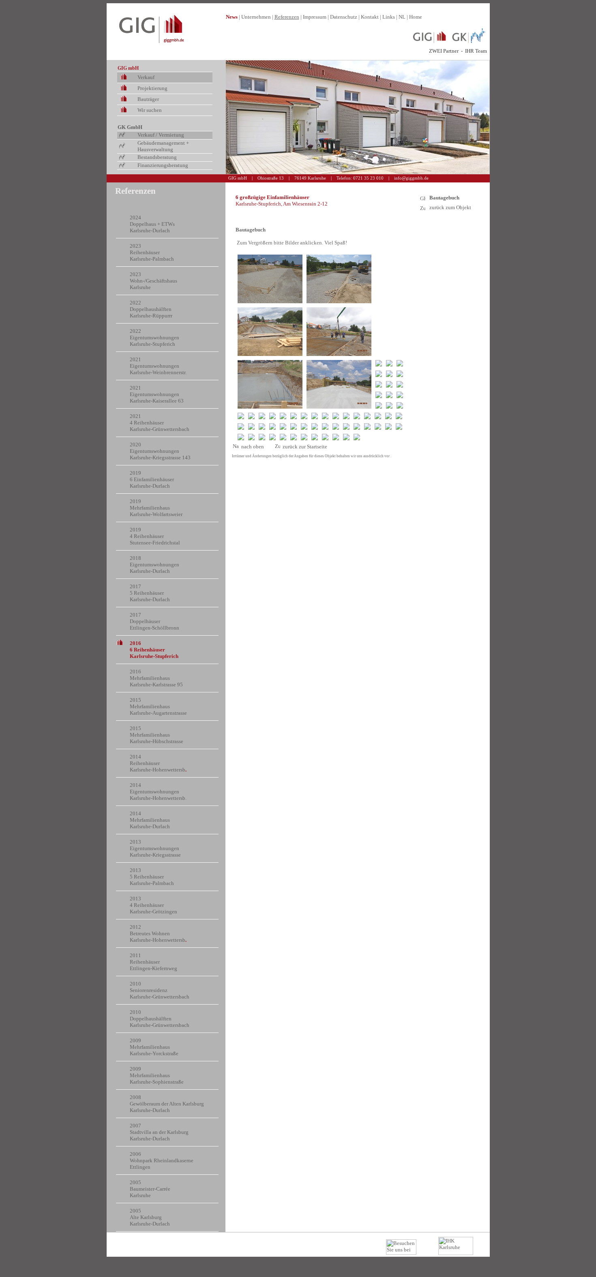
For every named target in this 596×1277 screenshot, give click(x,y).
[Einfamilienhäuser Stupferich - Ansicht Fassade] (272, 437)
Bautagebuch (444, 198)
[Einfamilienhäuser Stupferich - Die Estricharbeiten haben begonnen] (262, 426)
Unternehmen (256, 17)
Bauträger (148, 99)
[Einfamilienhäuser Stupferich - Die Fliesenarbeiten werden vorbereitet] (335, 426)
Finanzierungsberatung (162, 165)
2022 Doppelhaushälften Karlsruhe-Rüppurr (151, 309)
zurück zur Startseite (305, 447)
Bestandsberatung (157, 157)
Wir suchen (149, 110)
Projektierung (152, 88)
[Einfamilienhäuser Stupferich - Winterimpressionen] (304, 426)
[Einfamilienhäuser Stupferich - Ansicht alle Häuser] (325, 437)
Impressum (314, 17)
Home (415, 17)
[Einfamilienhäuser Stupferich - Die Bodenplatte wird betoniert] (339, 331)
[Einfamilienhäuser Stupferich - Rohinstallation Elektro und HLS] (378, 416)
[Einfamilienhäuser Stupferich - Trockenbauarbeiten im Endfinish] (293, 426)
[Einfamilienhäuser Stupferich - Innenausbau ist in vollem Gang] (378, 426)
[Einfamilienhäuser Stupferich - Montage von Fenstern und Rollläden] (367, 416)
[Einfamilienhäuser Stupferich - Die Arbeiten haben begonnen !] (270, 279)
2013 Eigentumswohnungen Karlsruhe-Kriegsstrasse (155, 848)
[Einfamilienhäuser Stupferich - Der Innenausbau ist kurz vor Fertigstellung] (283, 437)
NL (402, 17)
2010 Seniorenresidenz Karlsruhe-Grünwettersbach (159, 990)
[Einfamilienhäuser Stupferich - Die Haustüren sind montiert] (388, 426)
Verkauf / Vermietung (160, 135)
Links (388, 17)
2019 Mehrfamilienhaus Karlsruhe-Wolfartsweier (156, 507)
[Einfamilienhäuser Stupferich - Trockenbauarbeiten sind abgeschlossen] (325, 426)
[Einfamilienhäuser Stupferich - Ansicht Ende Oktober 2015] (388, 416)
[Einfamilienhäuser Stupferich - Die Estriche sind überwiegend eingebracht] (283, 426)
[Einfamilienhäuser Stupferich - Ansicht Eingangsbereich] (335, 437)
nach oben (251, 447)
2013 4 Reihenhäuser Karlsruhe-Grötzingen (153, 905)
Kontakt (370, 17)
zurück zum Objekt (450, 207)
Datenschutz (343, 17)
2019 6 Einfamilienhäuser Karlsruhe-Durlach (152, 479)
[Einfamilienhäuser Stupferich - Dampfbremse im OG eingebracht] (335, 416)
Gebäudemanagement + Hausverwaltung (163, 146)
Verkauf (145, 77)
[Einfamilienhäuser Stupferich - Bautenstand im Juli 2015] (378, 374)
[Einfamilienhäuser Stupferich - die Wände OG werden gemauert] (378, 405)
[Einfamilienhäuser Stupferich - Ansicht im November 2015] (399, 416)
